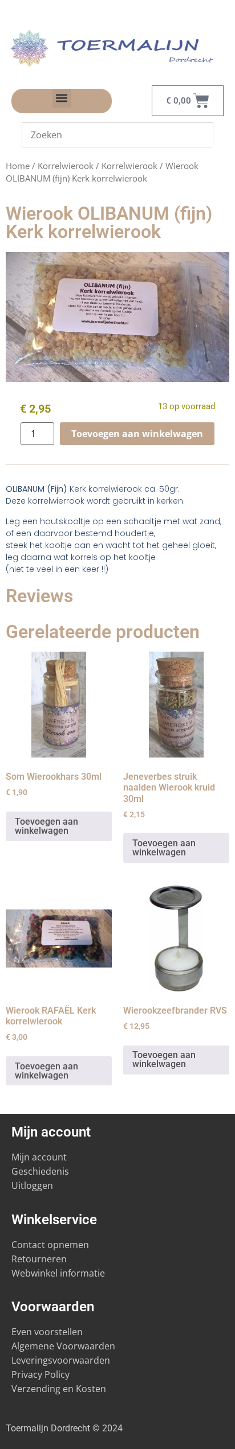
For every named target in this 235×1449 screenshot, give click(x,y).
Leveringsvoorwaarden (60, 1360)
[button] (61, 98)
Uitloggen (32, 1185)
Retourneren (39, 1259)
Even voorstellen (47, 1331)
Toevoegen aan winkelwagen (137, 433)
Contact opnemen (50, 1244)
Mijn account (39, 1157)
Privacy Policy (40, 1374)
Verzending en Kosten (58, 1388)
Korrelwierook (66, 165)
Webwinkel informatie (58, 1273)
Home (18, 165)
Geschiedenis (41, 1171)
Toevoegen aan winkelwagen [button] (46, 826)
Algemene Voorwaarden (63, 1346)
